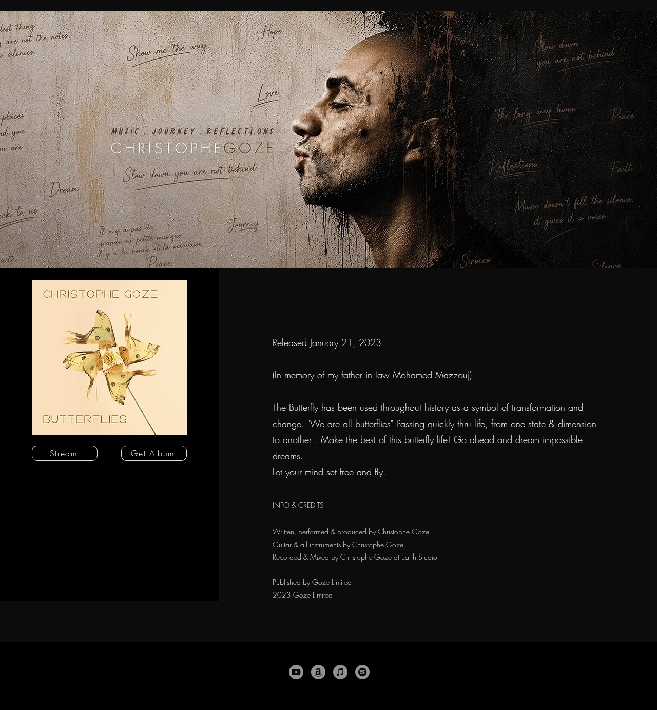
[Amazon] (318, 672)
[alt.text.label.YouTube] (296, 672)
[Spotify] (362, 672)
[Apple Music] (340, 672)
